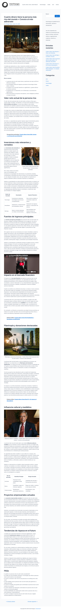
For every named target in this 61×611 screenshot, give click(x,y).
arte (53, 4)
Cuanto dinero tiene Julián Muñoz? (30, 4)
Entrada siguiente (32, 601)
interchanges (43, 4)
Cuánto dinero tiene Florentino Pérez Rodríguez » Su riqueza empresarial (53, 69)
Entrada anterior (10, 601)
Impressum (38, 608)
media (48, 4)
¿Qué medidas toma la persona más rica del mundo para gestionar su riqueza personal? (20, 582)
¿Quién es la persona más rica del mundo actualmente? (17, 574)
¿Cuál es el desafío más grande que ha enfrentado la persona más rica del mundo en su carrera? (21, 585)
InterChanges (14, 4)
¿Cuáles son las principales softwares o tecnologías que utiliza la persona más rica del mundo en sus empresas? (21, 576)
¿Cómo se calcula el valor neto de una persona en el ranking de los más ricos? (21, 579)
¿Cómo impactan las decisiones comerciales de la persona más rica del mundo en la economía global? (20, 588)
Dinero (57, 4)
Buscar (47, 14)
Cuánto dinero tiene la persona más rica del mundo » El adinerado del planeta (53, 60)
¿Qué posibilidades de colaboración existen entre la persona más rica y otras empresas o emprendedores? (20, 591)
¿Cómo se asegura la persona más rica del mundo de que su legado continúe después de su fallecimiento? (20, 594)
